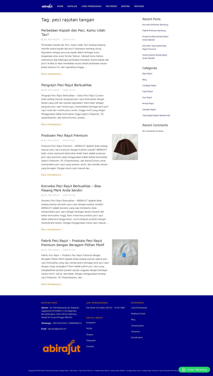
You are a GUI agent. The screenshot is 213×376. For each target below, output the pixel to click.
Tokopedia (90, 340)
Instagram (90, 322)
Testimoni (111, 6)
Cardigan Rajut (149, 85)
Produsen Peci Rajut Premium (64, 135)
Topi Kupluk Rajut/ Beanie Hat (156, 115)
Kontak (125, 6)
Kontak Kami (137, 337)
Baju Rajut (147, 73)
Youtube (90, 346)
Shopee (89, 334)
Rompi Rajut (148, 103)
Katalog (72, 6)
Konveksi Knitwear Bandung (155, 24)
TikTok (89, 328)
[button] (194, 370)
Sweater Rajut (149, 109)
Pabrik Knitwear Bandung (154, 30)
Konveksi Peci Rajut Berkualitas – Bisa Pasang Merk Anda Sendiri (71, 188)
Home (60, 6)
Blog (44, 39)
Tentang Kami (137, 325)
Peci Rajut (54, 39)
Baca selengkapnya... (51, 73)
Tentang (139, 6)
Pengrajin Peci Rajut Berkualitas (66, 85)
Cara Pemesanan (91, 6)
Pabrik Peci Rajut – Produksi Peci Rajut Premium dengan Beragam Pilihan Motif (72, 243)
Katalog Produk (138, 313)
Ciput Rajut (147, 91)
